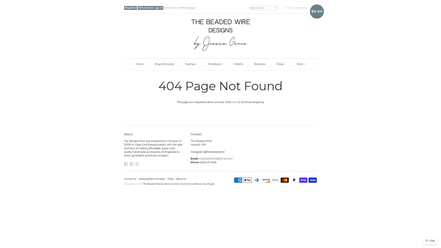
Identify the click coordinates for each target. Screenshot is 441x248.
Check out (301, 8)
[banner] (220, 34)
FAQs (170, 179)
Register (130, 7)
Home (139, 64)
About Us (181, 179)
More (300, 64)
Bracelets (259, 64)
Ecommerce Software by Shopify (197, 184)
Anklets (238, 64)
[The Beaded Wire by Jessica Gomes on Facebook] (126, 164)
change (190, 8)
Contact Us (130, 179)
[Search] (276, 8)
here (234, 102)
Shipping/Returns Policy (152, 179)
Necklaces (215, 64)
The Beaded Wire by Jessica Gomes (161, 184)
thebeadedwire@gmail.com (216, 158)
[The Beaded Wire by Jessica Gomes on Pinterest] (137, 164)
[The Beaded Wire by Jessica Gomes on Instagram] (132, 164)
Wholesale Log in (150, 7)
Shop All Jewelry (164, 64)
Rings (280, 64)
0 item (290, 8)
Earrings (190, 64)
